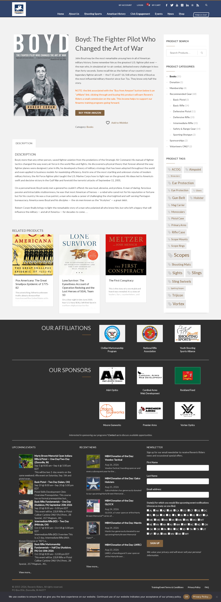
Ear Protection (183, 183)
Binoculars (175, 176)
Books (90, 126)
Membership (176, 88)
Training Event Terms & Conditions (168, 587)
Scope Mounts (179, 239)
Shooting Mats (181, 264)
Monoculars (178, 211)
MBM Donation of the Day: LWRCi (123, 544)
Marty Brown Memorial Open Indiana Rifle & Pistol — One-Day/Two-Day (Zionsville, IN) (53, 459)
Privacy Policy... (201, 596)
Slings (197, 272)
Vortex (178, 303)
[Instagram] (182, 5)
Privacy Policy (194, 587)
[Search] (201, 52)
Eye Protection (179, 190)
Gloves (199, 190)
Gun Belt (178, 198)
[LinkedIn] (187, 5)
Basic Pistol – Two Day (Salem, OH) (52, 482)
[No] (216, 597)
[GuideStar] (192, 5)
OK (186, 596)
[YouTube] (177, 5)
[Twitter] (171, 5)
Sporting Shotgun (182, 134)
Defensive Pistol (182, 111)
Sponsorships (177, 140)
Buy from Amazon (90, 113)
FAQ (207, 587)
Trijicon (177, 295)
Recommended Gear (181, 93)
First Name (152, 462)
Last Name (152, 475)
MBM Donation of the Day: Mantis (123, 522)
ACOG (176, 169)
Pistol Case (177, 218)
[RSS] (197, 5)
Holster (199, 198)
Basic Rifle (178, 105)
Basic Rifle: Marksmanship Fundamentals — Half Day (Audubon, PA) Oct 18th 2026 (53, 547)
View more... (25, 572)
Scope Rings (178, 245)
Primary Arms (178, 225)
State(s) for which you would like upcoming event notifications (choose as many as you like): (178, 504)
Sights (177, 273)
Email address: (154, 489)
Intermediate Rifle (183, 123)
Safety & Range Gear (184, 128)
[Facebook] (166, 5)
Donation (175, 82)
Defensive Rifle (181, 117)
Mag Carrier (178, 205)
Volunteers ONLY (179, 146)
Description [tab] (24, 143)
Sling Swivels (181, 281)
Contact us (113, 435)
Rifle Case (178, 232)
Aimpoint (195, 169)
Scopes (181, 255)
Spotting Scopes (177, 288)
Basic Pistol (179, 99)
